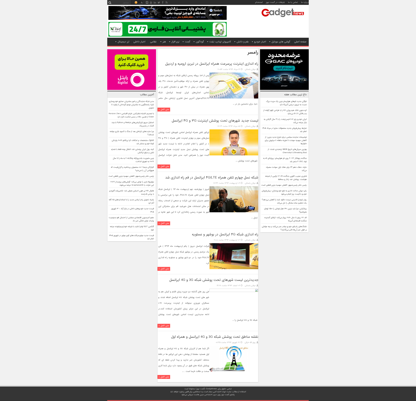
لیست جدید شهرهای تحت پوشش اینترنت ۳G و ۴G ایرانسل (215, 120)
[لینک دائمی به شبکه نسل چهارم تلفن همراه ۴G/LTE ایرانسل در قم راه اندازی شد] (233, 211)
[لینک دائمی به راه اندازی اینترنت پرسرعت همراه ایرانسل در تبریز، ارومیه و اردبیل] (233, 98)
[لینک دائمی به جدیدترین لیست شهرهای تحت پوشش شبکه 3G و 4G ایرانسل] (233, 291)
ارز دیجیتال (123, 42)
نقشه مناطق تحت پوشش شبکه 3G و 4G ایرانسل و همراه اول (214, 336)
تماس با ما (293, 2)
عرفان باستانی (250, 69)
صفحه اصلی (300, 42)
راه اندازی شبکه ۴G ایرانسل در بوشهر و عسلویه (225, 234)
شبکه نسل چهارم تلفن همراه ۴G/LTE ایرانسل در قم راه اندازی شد (211, 177)
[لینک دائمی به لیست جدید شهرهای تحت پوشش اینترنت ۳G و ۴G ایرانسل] (233, 154)
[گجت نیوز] (282, 18)
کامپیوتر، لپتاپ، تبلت (220, 42)
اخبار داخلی (139, 42)
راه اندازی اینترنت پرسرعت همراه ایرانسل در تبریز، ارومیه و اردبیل (211, 63)
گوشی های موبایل (281, 42)
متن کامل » (164, 109)
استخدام (259, 2)
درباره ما (305, 2)
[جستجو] (109, 2)
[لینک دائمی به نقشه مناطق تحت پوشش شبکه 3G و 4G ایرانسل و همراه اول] (233, 371)
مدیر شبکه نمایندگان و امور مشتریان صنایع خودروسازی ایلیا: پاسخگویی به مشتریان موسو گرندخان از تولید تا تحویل (131, 104)
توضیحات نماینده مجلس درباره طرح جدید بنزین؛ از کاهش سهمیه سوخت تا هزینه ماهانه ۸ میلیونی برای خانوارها (286, 140)
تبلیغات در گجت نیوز (275, 2)
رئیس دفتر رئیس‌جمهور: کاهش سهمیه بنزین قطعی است (284, 185)
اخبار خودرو (260, 42)
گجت (187, 42)
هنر (164, 42)
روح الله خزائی (250, 342)
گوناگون (200, 42)
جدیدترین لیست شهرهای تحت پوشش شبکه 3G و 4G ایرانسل (213, 280)
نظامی (153, 42)
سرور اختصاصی (210, 394)
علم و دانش (243, 42)
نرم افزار (175, 42)
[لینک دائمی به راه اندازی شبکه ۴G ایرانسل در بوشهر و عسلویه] (233, 268)
